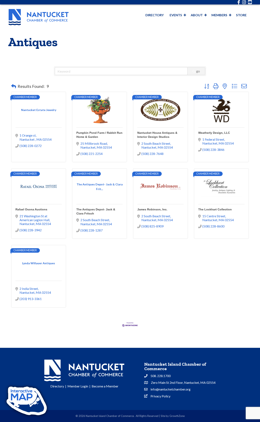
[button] (13, 86)
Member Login (77, 386)
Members (219, 15)
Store (241, 15)
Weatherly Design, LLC (214, 132)
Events (176, 15)
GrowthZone (177, 416)
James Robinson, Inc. (152, 209)
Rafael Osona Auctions (31, 209)
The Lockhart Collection (215, 209)
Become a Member (105, 386)
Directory (154, 15)
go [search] (198, 71)
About (197, 15)
